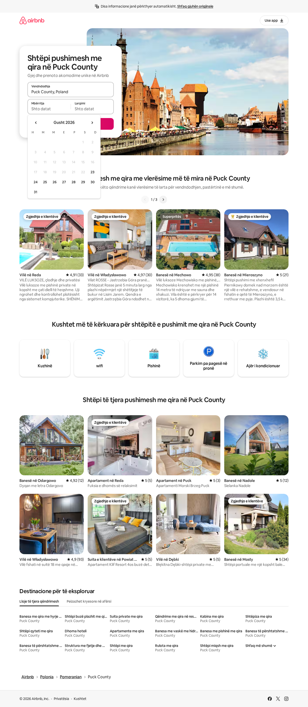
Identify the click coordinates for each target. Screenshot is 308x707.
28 (73, 182)
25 (45, 182)
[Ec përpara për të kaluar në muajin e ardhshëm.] (92, 122)
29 (83, 182)
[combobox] (70, 92)
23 (92, 172)
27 (64, 182)
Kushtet (80, 699)
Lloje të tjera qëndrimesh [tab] (39, 601)
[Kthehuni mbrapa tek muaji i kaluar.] (36, 122)
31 (35, 192)
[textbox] (49, 109)
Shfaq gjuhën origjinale (195, 6)
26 (54, 182)
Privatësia (61, 699)
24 (35, 182)
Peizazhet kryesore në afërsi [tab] (89, 601)
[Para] (163, 199)
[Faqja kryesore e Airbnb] (31, 20)
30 (93, 182)
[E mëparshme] (145, 199)
